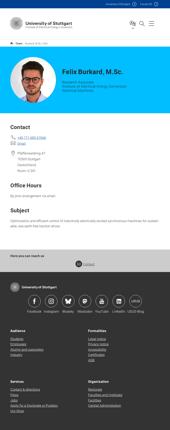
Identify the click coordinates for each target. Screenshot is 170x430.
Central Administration (104, 405)
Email (21, 143)
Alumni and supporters (27, 349)
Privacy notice (98, 344)
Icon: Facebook (34, 301)
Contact (89, 264)
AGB (91, 360)
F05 (146, 4)
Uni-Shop (17, 411)
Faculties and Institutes (105, 395)
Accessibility (97, 349)
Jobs (14, 400)
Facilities (94, 400)
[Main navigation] (151, 23)
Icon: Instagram (51, 301)
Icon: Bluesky (68, 301)
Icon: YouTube (102, 301)
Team (19, 43)
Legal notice (97, 339)
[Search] (141, 23)
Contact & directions (25, 389)
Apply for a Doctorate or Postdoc (34, 405)
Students (16, 339)
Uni (118, 4)
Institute (11, 43)
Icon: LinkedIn (119, 301)
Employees (18, 344)
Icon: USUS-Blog (135, 301)
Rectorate (95, 389)
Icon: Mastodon (85, 301)
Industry (16, 354)
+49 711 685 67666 (31, 137)
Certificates (96, 354)
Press (14, 395)
